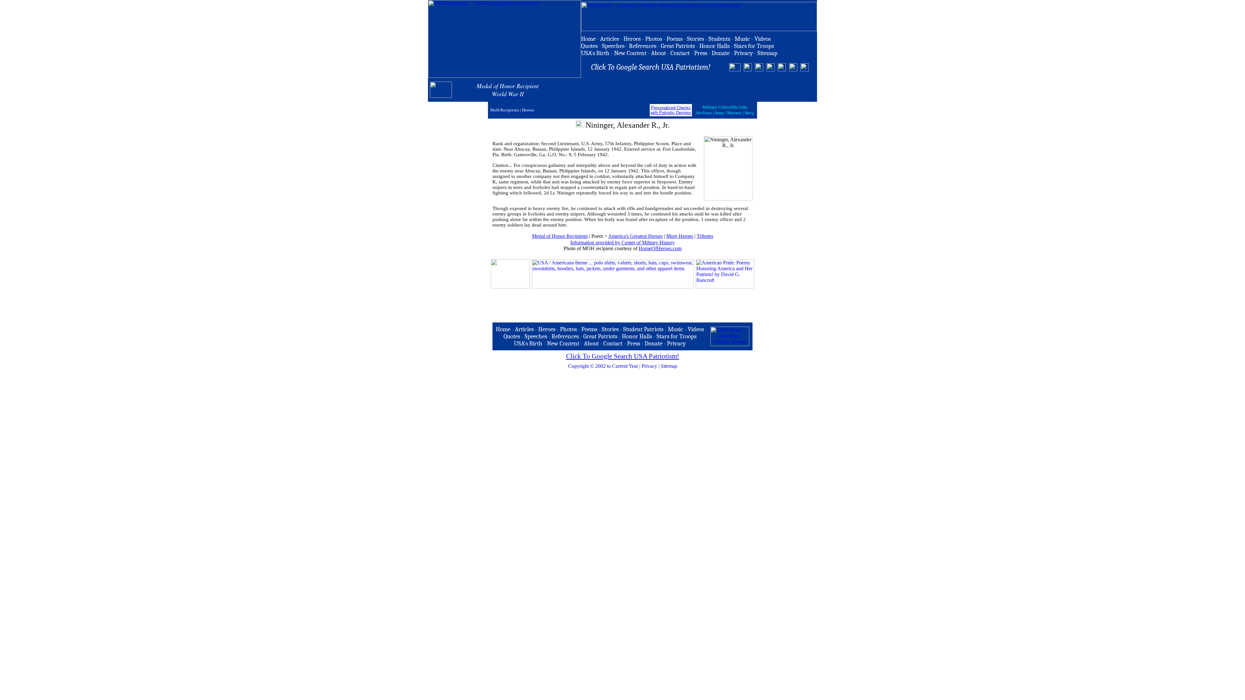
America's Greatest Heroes (635, 236)
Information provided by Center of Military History (622, 242)
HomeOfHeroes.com (660, 248)
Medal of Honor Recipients (560, 236)
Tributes (705, 236)
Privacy (649, 366)
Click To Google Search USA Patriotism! (622, 356)
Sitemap (669, 366)
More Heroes (679, 236)
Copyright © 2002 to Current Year (603, 366)
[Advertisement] (739, 89)
